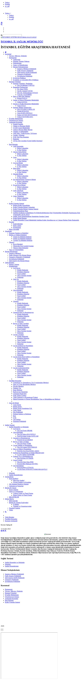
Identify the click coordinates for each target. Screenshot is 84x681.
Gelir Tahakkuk (18, 190)
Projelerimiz (17, 227)
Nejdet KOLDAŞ (23, 111)
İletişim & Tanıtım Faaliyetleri (18, 502)
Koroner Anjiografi (11, 521)
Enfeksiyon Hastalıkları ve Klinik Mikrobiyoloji (28, 453)
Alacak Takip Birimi (19, 152)
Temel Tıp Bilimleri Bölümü (22, 237)
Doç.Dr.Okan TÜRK (24, 443)
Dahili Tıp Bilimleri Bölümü (22, 238)
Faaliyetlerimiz (18, 224)
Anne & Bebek (14, 403)
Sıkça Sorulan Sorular (24, 275)
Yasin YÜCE (21, 106)
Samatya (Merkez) (15, 253)
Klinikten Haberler (23, 272)
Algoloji (15, 301)
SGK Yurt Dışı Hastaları (21, 137)
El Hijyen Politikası (19, 78)
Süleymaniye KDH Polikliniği (27, 72)
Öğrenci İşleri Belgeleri (20, 248)
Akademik (8, 231)
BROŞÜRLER (14, 497)
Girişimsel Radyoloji (19, 394)
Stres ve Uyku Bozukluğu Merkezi (24, 384)
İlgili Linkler (17, 226)
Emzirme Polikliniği (19, 421)
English (7, 4)
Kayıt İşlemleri (18, 244)
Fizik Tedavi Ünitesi (19, 395)
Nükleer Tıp (17, 388)
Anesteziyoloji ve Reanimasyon (23, 312)
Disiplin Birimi (18, 174)
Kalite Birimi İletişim (20, 218)
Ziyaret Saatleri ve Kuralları (22, 482)
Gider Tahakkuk (18, 196)
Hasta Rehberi (13, 478)
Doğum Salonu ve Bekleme (22, 414)
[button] (8, 13)
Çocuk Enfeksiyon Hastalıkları (23, 346)
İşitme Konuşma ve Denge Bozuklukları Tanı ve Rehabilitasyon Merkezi (36, 399)
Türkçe (7, 2)
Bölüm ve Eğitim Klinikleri (18, 235)
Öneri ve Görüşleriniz (16, 491)
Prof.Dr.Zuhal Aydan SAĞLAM (27, 436)
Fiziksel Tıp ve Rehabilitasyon (23, 456)
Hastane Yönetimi (15, 82)
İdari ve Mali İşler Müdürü (21, 96)
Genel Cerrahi (17, 460)
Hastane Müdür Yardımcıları (22, 107)
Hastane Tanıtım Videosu (21, 61)
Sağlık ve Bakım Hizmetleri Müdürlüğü (26, 100)
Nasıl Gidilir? (21, 274)
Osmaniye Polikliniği (24, 74)
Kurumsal (8, 54)
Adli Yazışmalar (18, 146)
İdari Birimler (13, 144)
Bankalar (16, 139)
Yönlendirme (9, 477)
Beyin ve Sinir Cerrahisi (21, 323)
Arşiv (15, 157)
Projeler (11, 222)
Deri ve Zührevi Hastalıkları (22, 449)
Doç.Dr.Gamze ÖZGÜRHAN (27, 447)
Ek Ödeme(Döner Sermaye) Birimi (24, 179)
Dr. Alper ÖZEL (22, 89)
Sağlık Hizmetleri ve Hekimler (19, 427)
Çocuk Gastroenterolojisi (21, 368)
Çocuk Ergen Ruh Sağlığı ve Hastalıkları (26, 357)
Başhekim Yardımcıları (20, 87)
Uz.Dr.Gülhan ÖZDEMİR (25, 454)
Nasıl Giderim (13, 490)
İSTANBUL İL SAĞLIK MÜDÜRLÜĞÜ (22, 41)
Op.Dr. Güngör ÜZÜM (24, 91)
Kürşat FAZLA (22, 98)
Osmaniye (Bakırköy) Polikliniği (19, 257)
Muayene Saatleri (18, 480)
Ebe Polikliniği (18, 412)
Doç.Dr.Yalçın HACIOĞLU (26, 434)
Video (11, 510)
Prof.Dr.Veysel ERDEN (25, 440)
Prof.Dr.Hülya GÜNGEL (25, 467)
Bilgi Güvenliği (14, 229)
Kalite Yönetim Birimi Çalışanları (24, 207)
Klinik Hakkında (22, 270)
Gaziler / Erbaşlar (18, 135)
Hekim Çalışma (14, 264)
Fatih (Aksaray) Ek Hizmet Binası (20, 255)
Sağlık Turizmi (9, 425)
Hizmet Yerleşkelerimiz (20, 67)
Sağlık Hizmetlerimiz (16, 475)
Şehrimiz (12, 473)
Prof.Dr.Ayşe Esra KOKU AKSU (28, 451)
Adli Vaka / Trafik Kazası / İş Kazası (25, 133)
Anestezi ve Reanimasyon (21, 438)
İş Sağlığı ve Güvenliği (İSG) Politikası (25, 80)
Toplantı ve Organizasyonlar (22, 506)
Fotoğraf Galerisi (14, 508)
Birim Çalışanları (22, 148)
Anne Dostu (17, 405)
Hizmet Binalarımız (11, 251)
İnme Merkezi (17, 390)
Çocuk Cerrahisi (18, 334)
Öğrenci (11, 242)
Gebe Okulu (17, 410)
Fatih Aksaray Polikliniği (25, 70)
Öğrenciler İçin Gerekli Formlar (23, 246)
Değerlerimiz (17, 63)
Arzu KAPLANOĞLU (24, 113)
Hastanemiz (13, 58)
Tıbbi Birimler (9, 262)
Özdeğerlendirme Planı (20, 211)
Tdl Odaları (17, 419)
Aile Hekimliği (18, 290)
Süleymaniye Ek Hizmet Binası (19, 261)
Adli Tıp (16, 279)
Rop (14, 416)
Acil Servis (16, 268)
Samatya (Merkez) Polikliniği (26, 69)
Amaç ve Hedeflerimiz (20, 65)
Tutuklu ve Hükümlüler (20, 131)
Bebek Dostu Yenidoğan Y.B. (22, 408)
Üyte (14, 418)
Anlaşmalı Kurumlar (15, 122)
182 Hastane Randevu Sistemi (18, 484)
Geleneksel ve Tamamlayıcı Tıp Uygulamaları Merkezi (31, 382)
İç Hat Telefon (22, 150)
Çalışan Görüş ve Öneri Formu (23, 493)
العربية (7, 6)
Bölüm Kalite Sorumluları (21, 205)
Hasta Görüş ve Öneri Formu (22, 495)
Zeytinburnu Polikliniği (24, 76)
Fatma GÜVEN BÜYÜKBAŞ (27, 115)
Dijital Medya (9, 499)
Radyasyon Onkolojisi (20, 392)
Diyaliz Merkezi (18, 386)
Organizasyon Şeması (16, 120)
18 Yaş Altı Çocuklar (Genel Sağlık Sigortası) (27, 141)
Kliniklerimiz (13, 266)
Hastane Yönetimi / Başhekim (22, 83)
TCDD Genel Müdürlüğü (21, 128)
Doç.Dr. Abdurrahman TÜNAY (27, 93)
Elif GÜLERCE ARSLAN (26, 109)
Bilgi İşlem (16, 168)
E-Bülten (16, 504)
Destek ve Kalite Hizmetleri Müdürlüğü (26, 104)
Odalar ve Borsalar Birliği (21, 126)
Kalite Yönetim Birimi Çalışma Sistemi (25, 209)
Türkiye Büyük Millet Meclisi (22, 130)
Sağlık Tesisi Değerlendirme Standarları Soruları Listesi (31, 216)
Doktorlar (20, 277)
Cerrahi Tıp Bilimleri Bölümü (22, 240)
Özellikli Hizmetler (15, 381)
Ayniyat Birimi (18, 163)
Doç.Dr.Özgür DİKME (24, 430)
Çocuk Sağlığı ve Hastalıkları (22, 445)
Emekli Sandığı (18, 124)
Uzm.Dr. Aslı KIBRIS (24, 94)
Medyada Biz (13, 501)
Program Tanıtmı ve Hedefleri (18, 233)
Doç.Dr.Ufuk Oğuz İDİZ (25, 462)
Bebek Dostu (17, 406)
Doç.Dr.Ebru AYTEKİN (25, 458)
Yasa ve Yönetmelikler (16, 250)
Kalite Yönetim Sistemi (16, 203)
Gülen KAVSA (22, 102)
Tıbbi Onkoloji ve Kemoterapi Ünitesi (25, 397)
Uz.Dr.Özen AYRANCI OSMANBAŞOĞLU (32, 469)
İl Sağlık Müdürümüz (16, 118)
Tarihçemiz (16, 59)
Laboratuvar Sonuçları (16, 486)
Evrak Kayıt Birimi (19, 185)
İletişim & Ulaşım (10, 488)
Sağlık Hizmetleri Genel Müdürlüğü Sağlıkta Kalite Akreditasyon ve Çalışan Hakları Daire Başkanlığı (46, 220)
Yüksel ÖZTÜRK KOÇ (25, 117)
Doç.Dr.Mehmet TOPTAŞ (25, 85)
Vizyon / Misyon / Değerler (18, 56)
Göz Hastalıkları (18, 466)
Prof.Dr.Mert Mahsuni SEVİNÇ (27, 464)
